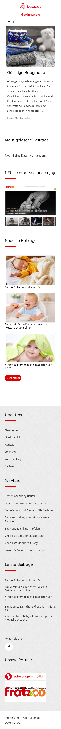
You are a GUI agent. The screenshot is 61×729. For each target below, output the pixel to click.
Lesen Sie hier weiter (19, 118)
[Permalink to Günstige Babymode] (30, 66)
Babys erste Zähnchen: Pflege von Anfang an (30, 608)
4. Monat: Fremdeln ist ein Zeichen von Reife (28, 366)
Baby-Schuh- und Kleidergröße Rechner (29, 510)
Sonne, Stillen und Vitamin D (22, 287)
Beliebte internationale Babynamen (26, 503)
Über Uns (11, 452)
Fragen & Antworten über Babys (24, 550)
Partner (9, 466)
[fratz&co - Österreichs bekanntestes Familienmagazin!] (25, 701)
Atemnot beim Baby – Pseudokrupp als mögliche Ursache (29, 618)
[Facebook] (9, 647)
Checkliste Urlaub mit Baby (21, 543)
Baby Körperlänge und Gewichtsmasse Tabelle (28, 519)
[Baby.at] (30, 5)
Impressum (12, 718)
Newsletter (11, 430)
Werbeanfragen (14, 459)
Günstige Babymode (26, 72)
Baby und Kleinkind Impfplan (22, 528)
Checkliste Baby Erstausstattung (24, 536)
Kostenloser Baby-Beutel (20, 496)
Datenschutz (12, 722)
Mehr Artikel (13, 377)
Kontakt (9, 444)
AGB (24, 718)
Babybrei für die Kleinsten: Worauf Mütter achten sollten (26, 326)
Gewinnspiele (30, 14)
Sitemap (35, 718)
